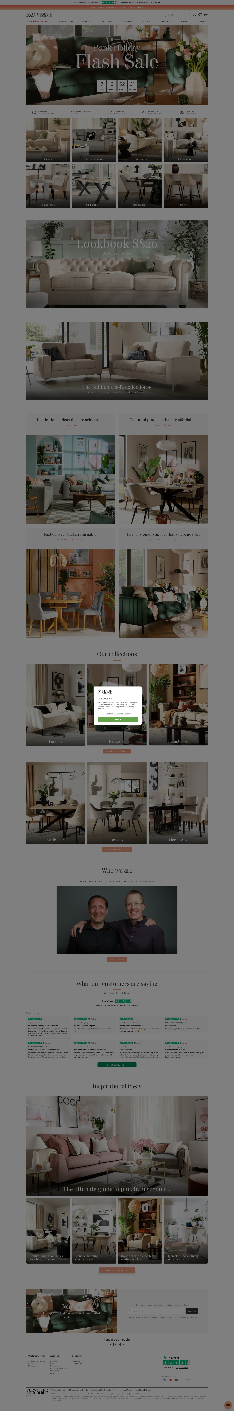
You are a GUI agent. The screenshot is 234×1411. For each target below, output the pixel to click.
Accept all (118, 719)
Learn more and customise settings (118, 713)
